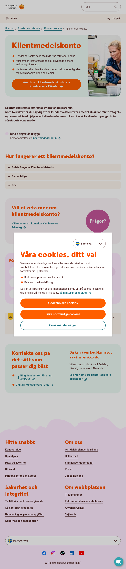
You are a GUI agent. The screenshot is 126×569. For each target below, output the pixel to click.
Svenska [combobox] (86, 243)
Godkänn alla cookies (63, 303)
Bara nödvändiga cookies (63, 314)
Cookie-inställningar (63, 325)
